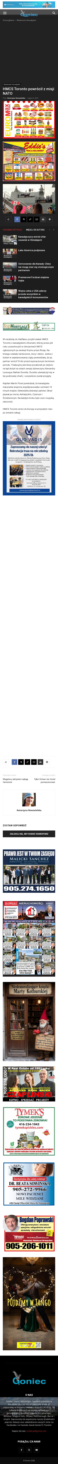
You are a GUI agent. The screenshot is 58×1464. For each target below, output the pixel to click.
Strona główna (8, 20)
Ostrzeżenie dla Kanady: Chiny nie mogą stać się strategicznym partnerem (36, 267)
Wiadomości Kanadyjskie (26, 20)
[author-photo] (29, 806)
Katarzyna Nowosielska (16, 98)
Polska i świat (8, 243)
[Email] (36, 219)
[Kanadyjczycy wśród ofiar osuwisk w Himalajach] (10, 240)
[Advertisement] (29, 52)
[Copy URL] (30, 219)
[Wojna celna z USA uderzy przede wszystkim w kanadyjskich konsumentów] (10, 294)
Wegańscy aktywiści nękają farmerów (15, 780)
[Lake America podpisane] (10, 253)
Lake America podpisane (31, 250)
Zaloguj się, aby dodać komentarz (29, 834)
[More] (50, 219)
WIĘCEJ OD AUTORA (35, 230)
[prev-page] (49, 230)
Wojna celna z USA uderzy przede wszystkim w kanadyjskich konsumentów (33, 294)
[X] (23, 219)
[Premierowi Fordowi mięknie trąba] (10, 280)
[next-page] (53, 230)
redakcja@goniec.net (36, 1431)
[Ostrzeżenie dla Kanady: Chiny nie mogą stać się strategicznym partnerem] (10, 267)
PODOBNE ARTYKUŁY (12, 230)
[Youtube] (36, 1450)
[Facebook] (17, 219)
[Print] (43, 219)
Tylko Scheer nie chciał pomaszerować (44, 780)
